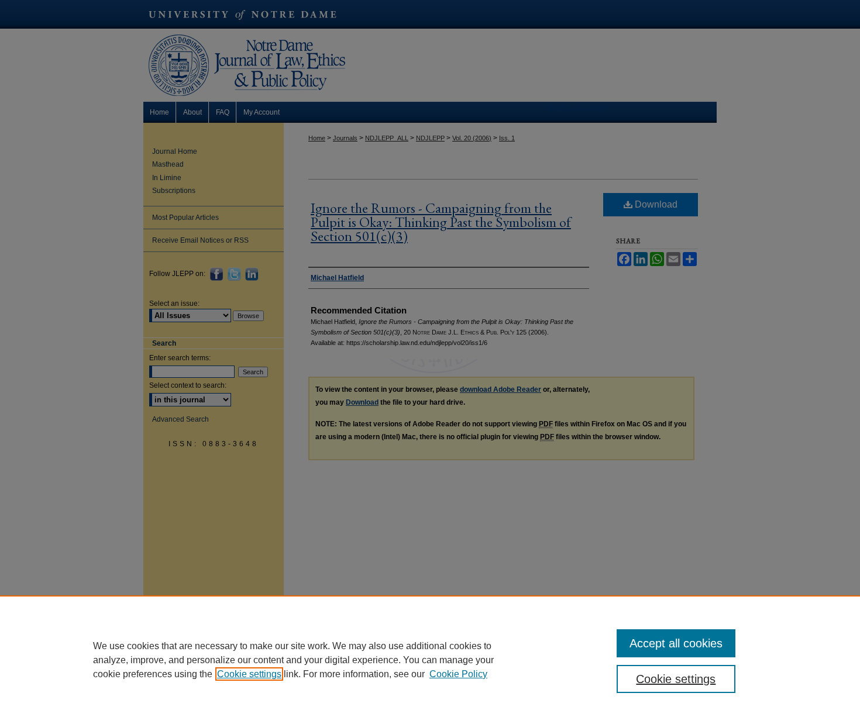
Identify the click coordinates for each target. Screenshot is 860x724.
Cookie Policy (458, 674)
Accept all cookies (676, 643)
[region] (430, 659)
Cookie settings (249, 674)
